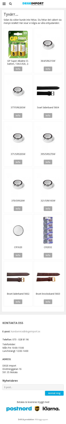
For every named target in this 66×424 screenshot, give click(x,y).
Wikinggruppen (41, 419)
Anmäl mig (54, 393)
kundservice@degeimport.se (25, 331)
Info (18, 68)
